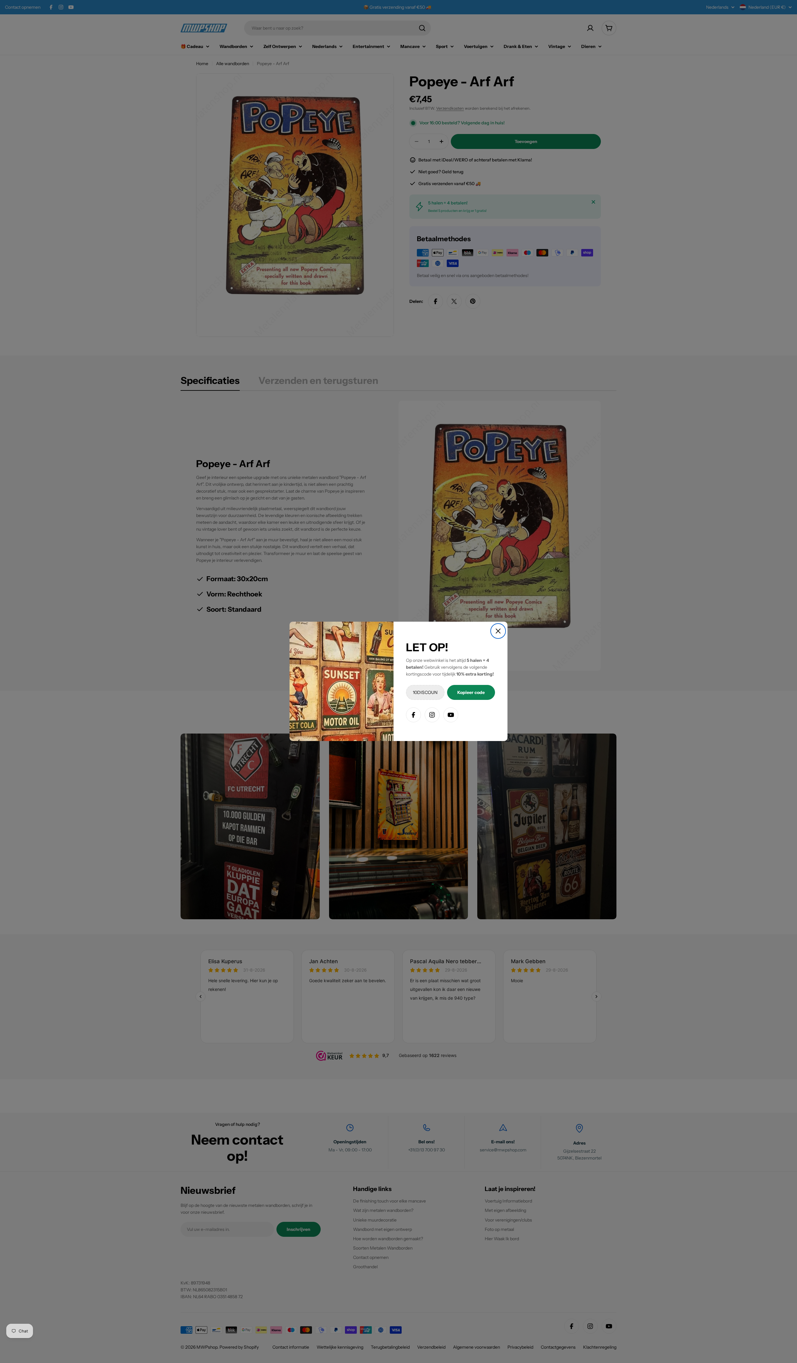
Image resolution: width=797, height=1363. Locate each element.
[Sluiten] (498, 631)
